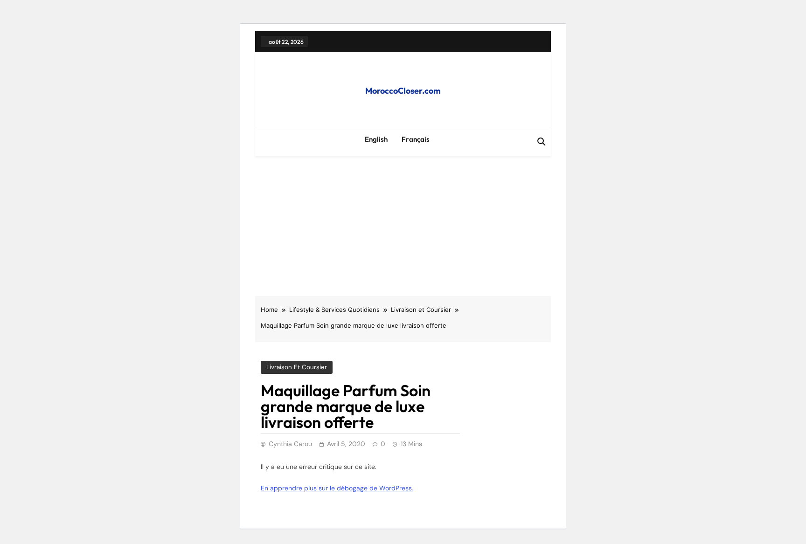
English (376, 139)
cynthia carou (290, 444)
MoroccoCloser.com (403, 90)
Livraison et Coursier (296, 367)
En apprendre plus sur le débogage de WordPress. (337, 488)
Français (416, 139)
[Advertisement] (403, 226)
